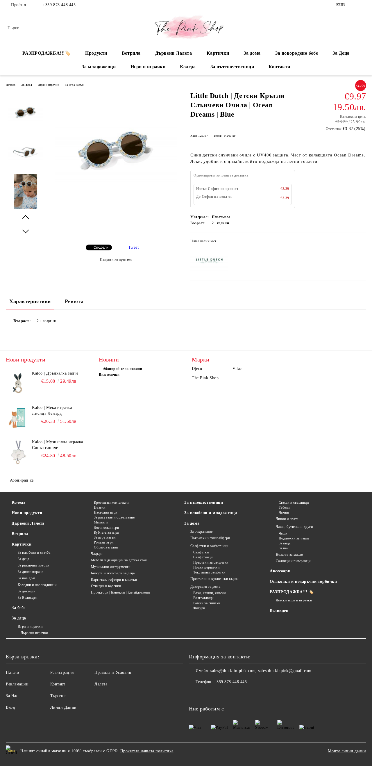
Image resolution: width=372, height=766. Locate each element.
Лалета (100, 684)
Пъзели (99, 507)
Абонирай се (22, 480)
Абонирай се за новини (122, 369)
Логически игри (106, 527)
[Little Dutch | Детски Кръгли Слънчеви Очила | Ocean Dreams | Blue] (116, 212)
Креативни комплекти (111, 502)
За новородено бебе (296, 53)
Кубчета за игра (106, 532)
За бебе (19, 607)
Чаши (283, 533)
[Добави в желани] (362, 242)
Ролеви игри (104, 542)
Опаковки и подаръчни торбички (303, 581)
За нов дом (26, 578)
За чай (284, 548)
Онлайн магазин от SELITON (186, 763)
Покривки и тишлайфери (210, 538)
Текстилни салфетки (209, 572)
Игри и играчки (148, 66)
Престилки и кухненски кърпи (214, 579)
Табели (284, 507)
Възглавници (203, 598)
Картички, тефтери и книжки (114, 580)
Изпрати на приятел (116, 259)
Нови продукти (27, 513)
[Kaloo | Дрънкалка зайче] (18, 383)
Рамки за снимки (206, 603)
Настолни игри (105, 512)
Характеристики (30, 301)
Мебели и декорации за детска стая (119, 560)
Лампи (284, 512)
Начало (10, 84)
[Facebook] (354, 5)
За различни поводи (33, 565)
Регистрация (62, 672)
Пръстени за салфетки (210, 562)
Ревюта (74, 301)
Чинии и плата (287, 519)
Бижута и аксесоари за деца (113, 573)
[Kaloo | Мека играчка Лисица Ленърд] (18, 418)
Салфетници (202, 557)
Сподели (101, 247)
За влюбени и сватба (34, 553)
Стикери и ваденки (106, 586)
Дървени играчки (34, 633)
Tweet (133, 247)
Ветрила (131, 53)
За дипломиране (30, 572)
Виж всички (109, 375)
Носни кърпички (206, 567)
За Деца (341, 53)
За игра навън (74, 84)
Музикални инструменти (110, 567)
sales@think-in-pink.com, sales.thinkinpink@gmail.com (260, 671)
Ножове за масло (289, 555)
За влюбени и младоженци (210, 513)
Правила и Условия (112, 672)
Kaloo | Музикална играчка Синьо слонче (57, 445)
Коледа (188, 66)
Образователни (106, 547)
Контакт (57, 684)
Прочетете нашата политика (147, 751)
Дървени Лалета (173, 53)
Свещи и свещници (294, 502)
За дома (252, 53)
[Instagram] (363, 5)
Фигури (199, 608)
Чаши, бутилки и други (294, 527)
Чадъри (97, 554)
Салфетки (201, 552)
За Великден (27, 598)
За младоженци (99, 66)
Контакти (279, 66)
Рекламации (17, 684)
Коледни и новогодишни (37, 585)
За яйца (284, 543)
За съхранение (201, 532)
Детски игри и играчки (294, 600)
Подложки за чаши (294, 538)
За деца (26, 84)
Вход (10, 707)
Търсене (58, 696)
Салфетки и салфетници (209, 546)
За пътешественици (232, 66)
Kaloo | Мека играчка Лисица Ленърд (52, 410)
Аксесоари (280, 571)
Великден (279, 610)
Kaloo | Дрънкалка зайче (55, 373)
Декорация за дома (205, 587)
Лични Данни (63, 707)
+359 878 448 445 (59, 5)
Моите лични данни (347, 751)
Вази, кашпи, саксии (209, 593)
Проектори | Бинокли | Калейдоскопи (120, 592)
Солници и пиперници (293, 561)
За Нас (12, 696)
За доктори (26, 591)
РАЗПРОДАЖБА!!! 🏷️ (292, 592)
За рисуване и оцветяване (114, 517)
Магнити (101, 522)
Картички (218, 53)
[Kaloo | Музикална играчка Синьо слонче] (18, 452)
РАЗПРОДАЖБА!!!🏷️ (46, 53)
